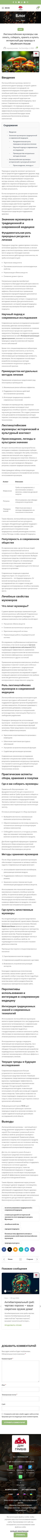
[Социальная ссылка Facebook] (13, 2)
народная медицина (12, 1229)
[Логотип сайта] (20, 8)
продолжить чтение (13, 1325)
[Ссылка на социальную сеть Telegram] (24, 2)
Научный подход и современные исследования (25, 148)
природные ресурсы (12, 1243)
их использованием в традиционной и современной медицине (18, 1209)
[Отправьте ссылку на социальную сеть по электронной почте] (18, 2)
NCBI (23, 1106)
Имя (4, 1385)
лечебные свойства (12, 1224)
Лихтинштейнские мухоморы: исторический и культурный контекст (22, 160)
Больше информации (19, 1531)
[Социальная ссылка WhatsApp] (21, 2)
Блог (23, 20)
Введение (12, 132)
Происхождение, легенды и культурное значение (23, 166)
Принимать (20, 1535)
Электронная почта (9, 1394)
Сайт (3, 1404)
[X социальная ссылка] (15, 2)
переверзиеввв (12, 48)
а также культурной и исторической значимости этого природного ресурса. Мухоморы (19, 1217)
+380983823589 (22, 1457)
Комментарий (7, 1358)
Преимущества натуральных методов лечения (23, 154)
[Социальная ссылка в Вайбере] (27, 2)
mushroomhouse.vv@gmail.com (23, 1462)
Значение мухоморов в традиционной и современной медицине (23, 136)
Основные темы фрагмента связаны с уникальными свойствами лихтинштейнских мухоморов (21, 1236)
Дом (17, 20)
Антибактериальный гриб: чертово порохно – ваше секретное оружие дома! (19, 1305)
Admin (9, 1291)
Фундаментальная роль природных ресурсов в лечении (24, 142)
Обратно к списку (20, 1259)
